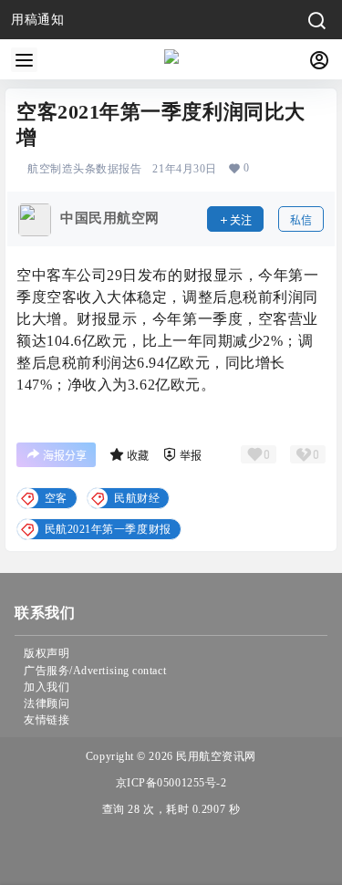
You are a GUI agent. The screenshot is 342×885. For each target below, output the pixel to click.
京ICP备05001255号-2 (171, 782)
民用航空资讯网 (214, 756)
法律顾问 (46, 703)
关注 (241, 220)
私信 (301, 220)
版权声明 (46, 653)
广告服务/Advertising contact (95, 670)
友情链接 (46, 719)
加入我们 (46, 687)
